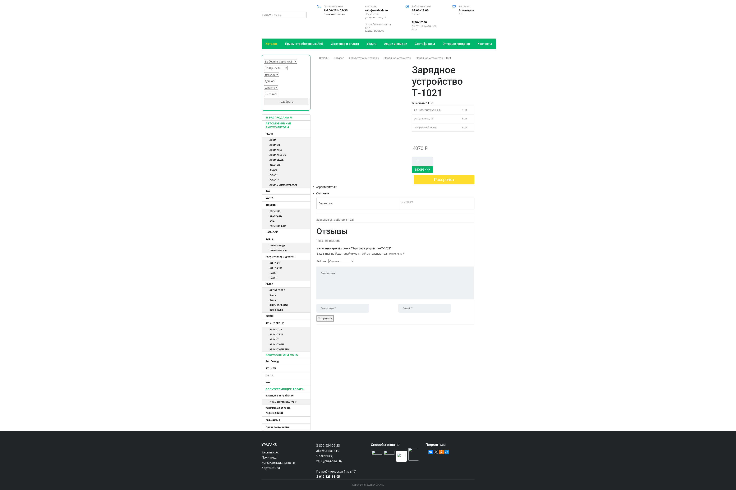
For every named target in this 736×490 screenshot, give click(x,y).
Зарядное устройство (280, 395)
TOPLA (270, 239)
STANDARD (275, 216)
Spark (272, 295)
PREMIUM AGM (277, 226)
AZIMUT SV (275, 329)
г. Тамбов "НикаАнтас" (283, 401)
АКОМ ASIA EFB (277, 154)
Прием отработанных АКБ (304, 44)
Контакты (484, 44)
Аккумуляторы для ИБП (281, 256)
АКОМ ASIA (275, 149)
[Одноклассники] (441, 452)
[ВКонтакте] (430, 452)
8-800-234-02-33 (336, 10)
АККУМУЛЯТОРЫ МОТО (282, 355)
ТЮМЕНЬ (271, 205)
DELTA (269, 375)
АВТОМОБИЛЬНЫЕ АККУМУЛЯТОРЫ (278, 125)
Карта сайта (271, 468)
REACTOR (274, 164)
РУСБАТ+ (274, 179)
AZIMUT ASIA (276, 344)
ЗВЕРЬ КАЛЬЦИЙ (278, 304)
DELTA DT (274, 262)
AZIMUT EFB (276, 334)
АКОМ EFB (274, 144)
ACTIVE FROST (277, 290)
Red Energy (272, 361)
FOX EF (273, 272)
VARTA (269, 198)
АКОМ (269, 133)
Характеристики (326, 187)
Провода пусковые (278, 427)
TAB (268, 190)
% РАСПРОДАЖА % (279, 117)
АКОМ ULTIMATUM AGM (283, 184)
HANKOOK (272, 232)
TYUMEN (271, 368)
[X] (436, 452)
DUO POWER (276, 309)
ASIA (272, 221)
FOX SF (273, 277)
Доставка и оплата (345, 44)
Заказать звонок (334, 14)
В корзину (422, 169)
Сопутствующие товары (285, 389)
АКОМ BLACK (276, 159)
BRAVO (273, 169)
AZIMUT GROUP (275, 323)
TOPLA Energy (277, 245)
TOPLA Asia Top (278, 250)
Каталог (271, 44)
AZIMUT (274, 339)
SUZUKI (270, 316)
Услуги (371, 44)
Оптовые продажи (456, 44)
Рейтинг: (322, 261)
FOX (268, 382)
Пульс (272, 299)
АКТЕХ (269, 283)
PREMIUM (274, 211)
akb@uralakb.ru (376, 10)
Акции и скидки (395, 44)
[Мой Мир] (446, 452)
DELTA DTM (275, 267)
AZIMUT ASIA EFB (279, 349)
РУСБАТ (273, 174)
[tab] (395, 186)
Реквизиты (270, 452)
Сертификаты (425, 44)
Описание (322, 193)
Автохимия (273, 420)
